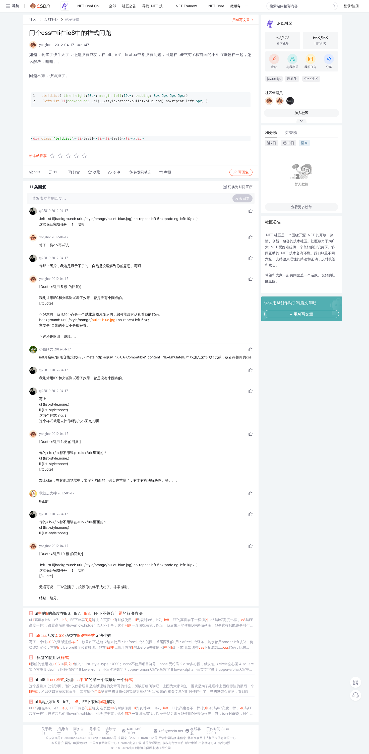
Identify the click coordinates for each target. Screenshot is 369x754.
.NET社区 (51, 19)
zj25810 (44, 211)
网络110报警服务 (76, 743)
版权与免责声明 (172, 743)
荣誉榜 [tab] (291, 132)
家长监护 (57, 743)
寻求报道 (94, 731)
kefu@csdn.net (170, 731)
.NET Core (215, 6)
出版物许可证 (208, 743)
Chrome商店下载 (129, 743)
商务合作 (78, 731)
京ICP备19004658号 (102, 738)
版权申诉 (191, 743)
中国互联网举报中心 (103, 743)
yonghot (45, 237)
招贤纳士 (62, 731)
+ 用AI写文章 (301, 314)
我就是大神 (48, 493)
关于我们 (46, 731)
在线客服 (195, 731)
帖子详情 (72, 19)
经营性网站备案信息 (172, 738)
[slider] (70, 155)
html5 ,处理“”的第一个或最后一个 (84, 679)
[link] (33, 19)
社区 (33, 19)
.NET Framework (188, 6)
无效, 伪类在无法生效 (73, 635)
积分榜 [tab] (271, 132)
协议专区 (110, 731)
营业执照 (224, 743)
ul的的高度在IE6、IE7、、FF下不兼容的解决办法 (89, 613)
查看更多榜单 (301, 207)
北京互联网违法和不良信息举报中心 (212, 738)
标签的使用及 (52, 657)
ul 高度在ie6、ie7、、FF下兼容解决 (75, 701)
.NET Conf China (89, 6)
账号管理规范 (152, 743)
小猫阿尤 (46, 349)
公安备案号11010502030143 (66, 738)
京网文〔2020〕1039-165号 (137, 738)
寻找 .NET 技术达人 (157, 6)
